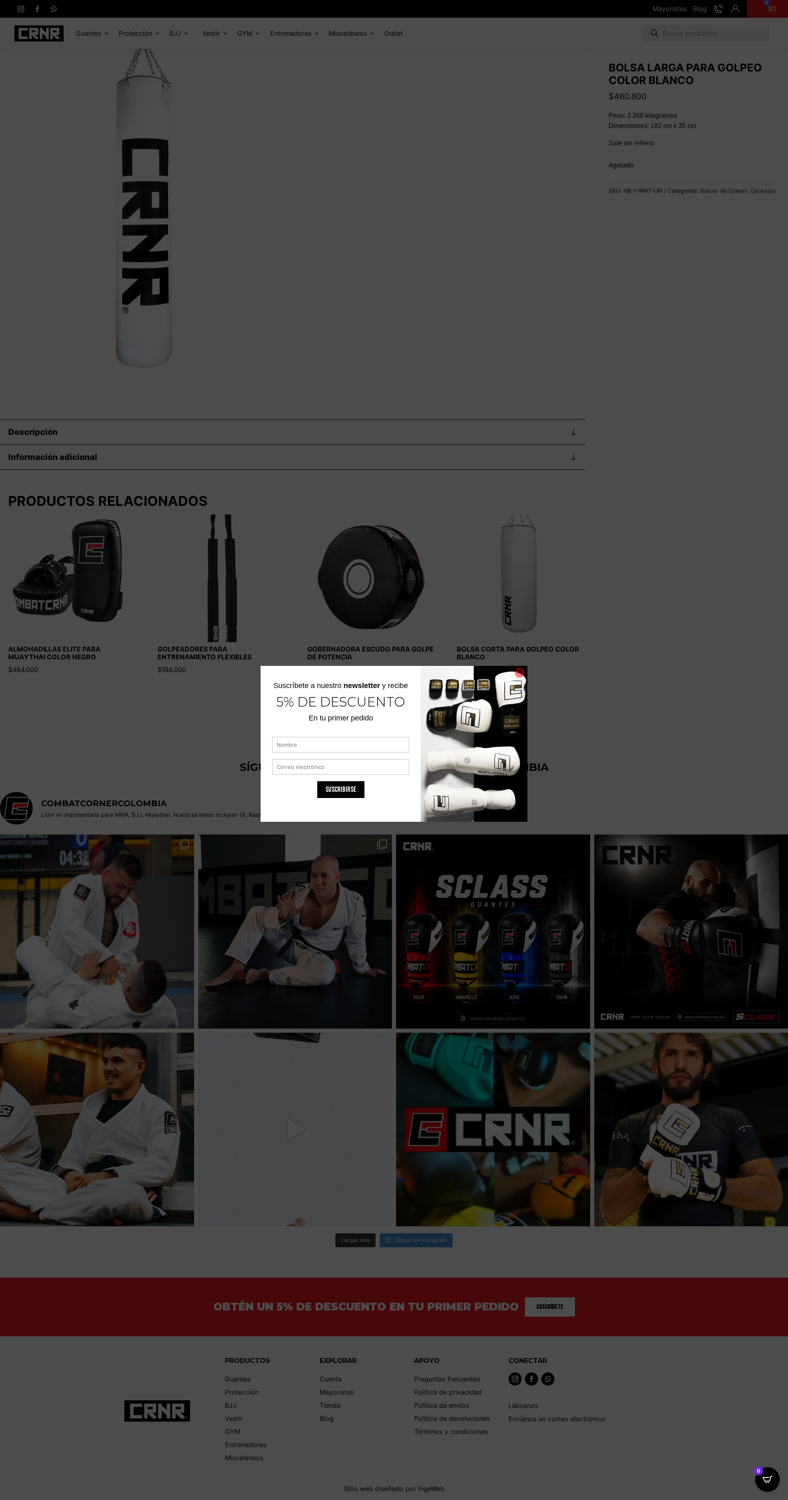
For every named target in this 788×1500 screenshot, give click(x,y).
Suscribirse (340, 789)
